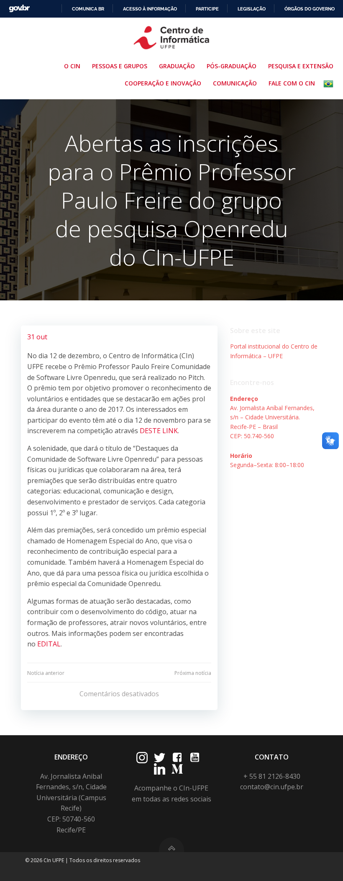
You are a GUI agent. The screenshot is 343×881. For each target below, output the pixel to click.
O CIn (72, 66)
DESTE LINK (159, 430)
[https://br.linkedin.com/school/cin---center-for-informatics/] (159, 769)
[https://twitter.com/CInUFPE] (159, 757)
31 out (37, 336)
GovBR (19, 9)
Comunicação (235, 83)
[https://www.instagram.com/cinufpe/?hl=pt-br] (142, 757)
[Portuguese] (330, 84)
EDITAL (49, 643)
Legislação (252, 9)
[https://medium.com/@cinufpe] (177, 769)
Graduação (177, 66)
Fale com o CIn (292, 83)
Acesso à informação (150, 9)
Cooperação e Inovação (163, 83)
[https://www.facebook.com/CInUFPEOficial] (177, 757)
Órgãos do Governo (309, 9)
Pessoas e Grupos (119, 66)
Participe (207, 9)
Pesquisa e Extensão (300, 66)
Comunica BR (88, 9)
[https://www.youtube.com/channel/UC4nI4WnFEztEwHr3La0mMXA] (194, 757)
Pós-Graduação (231, 66)
